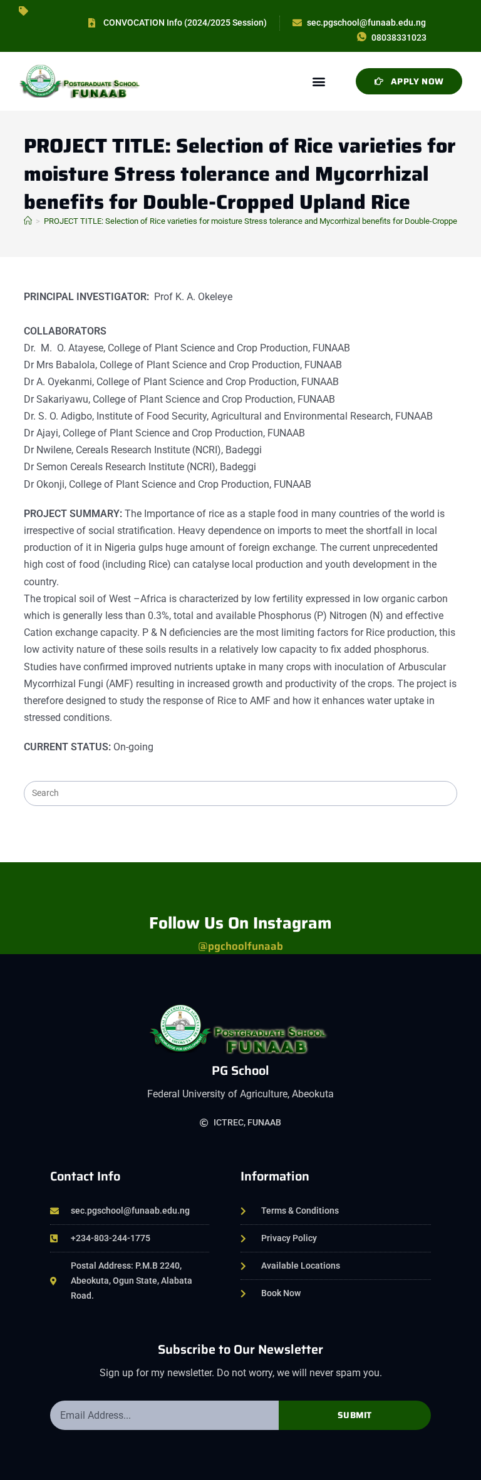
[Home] (28, 221)
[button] (319, 81)
